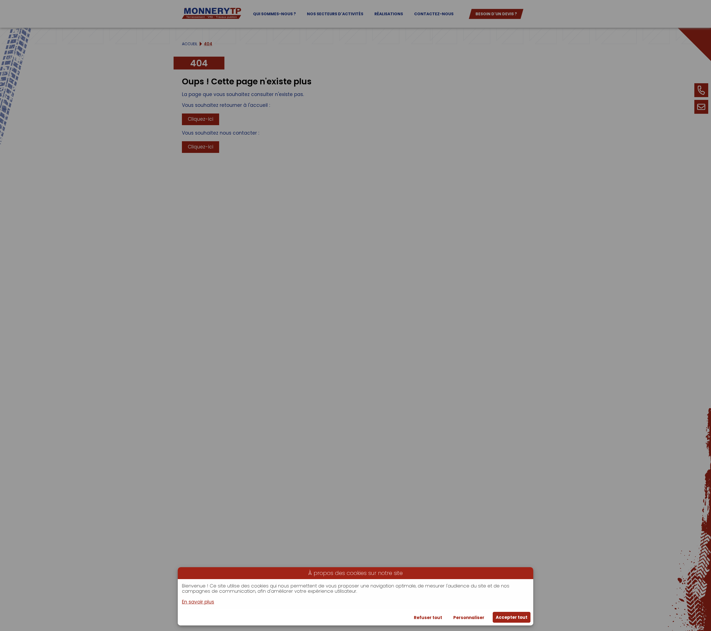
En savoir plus (198, 602)
